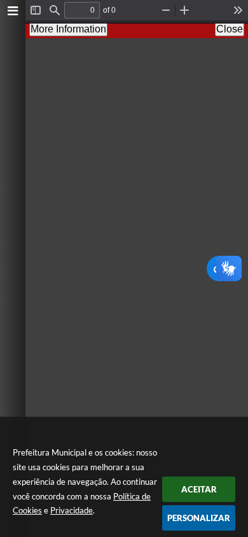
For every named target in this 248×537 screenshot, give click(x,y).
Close (229, 29)
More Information (68, 29)
